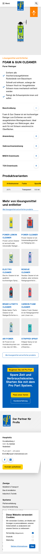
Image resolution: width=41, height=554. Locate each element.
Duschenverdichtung (10, 507)
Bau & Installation (9, 490)
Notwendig (15, 533)
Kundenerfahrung (21, 401)
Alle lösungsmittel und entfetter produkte (18, 209)
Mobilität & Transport (11, 487)
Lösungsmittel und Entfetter (15, 58)
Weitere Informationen (19, 546)
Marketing (10, 540)
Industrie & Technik (10, 494)
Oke (32, 546)
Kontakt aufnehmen (13, 467)
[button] (36, 3)
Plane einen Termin (20, 395)
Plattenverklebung (9, 503)
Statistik (9, 537)
